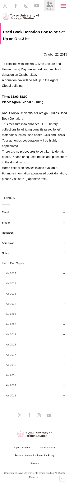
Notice (6, 253)
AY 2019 (11, 334)
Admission (8, 242)
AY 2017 (11, 354)
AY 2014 (11, 385)
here (21, 179)
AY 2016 (11, 364)
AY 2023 (11, 293)
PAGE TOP (62, 478)
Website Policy (47, 447)
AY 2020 (11, 324)
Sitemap (34, 463)
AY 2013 (11, 395)
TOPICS (8, 198)
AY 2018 (11, 344)
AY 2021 (11, 314)
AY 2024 (11, 283)
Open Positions (22, 447)
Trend (5, 212)
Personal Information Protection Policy (34, 455)
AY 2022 (11, 303)
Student (6, 222)
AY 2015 (11, 375)
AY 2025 (11, 273)
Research (8, 232)
